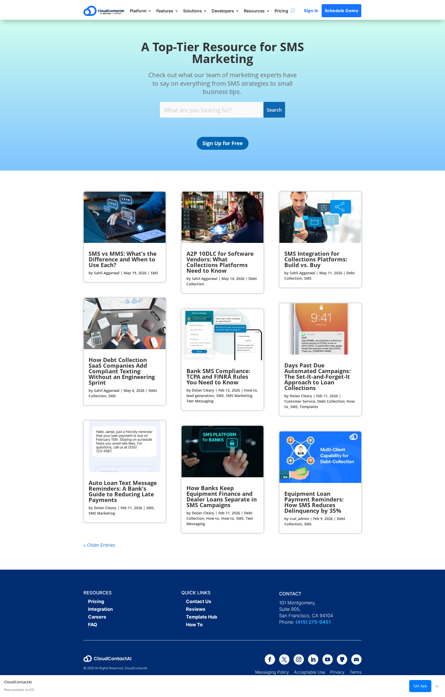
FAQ (92, 624)
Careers (97, 617)
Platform (138, 10)
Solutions (192, 10)
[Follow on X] (284, 659)
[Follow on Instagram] (299, 659)
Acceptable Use (309, 672)
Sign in (311, 10)
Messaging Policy (274, 672)
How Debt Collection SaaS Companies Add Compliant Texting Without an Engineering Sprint (122, 371)
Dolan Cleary (105, 507)
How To (194, 624)
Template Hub (201, 617)
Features (164, 10)
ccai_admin (299, 518)
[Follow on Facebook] (270, 659)
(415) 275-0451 (313, 622)
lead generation (200, 395)
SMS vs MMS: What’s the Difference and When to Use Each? (123, 259)
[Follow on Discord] (356, 659)
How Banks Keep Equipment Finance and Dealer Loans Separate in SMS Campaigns (221, 496)
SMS (154, 272)
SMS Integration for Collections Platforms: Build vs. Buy (315, 259)
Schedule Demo (341, 10)
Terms (356, 672)
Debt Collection (331, 401)
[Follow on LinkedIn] (313, 659)
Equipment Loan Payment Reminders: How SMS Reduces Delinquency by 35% (314, 502)
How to (250, 390)
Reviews (195, 609)
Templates (309, 406)
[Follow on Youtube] (327, 659)
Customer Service (299, 401)
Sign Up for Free (222, 143)
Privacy (337, 672)
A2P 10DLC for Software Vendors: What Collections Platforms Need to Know (220, 262)
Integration (100, 609)
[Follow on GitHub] (342, 659)
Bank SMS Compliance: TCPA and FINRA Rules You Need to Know (218, 376)
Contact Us (198, 601)
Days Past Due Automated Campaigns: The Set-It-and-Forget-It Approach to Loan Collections (317, 376)
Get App (420, 685)
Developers (223, 10)
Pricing (281, 10)
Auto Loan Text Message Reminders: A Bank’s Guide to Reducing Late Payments (123, 491)
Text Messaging (199, 401)
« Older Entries (99, 545)
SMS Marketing (102, 513)
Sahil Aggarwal (106, 272)
